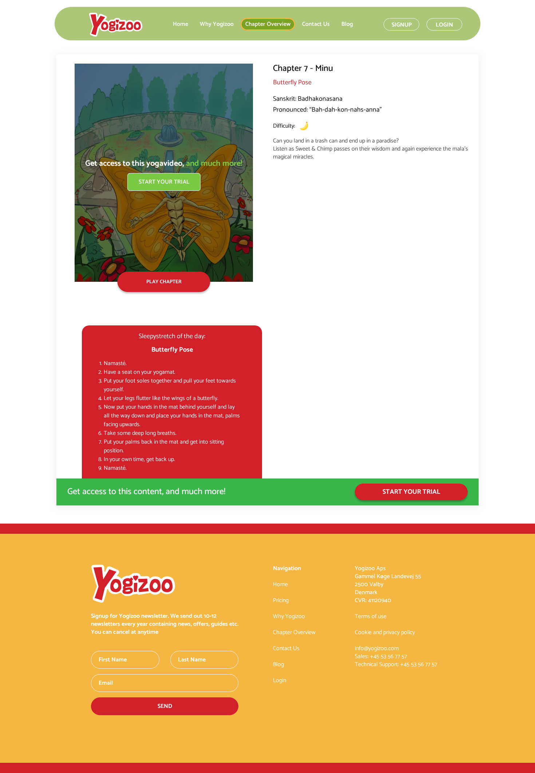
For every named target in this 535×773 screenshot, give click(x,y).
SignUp (402, 25)
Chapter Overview (267, 24)
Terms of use (371, 616)
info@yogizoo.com (377, 648)
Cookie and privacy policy (385, 632)
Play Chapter (164, 282)
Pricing (281, 600)
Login (444, 25)
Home (180, 24)
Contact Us (316, 24)
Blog (347, 24)
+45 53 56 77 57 (388, 656)
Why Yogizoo (217, 24)
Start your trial (164, 182)
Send (165, 706)
